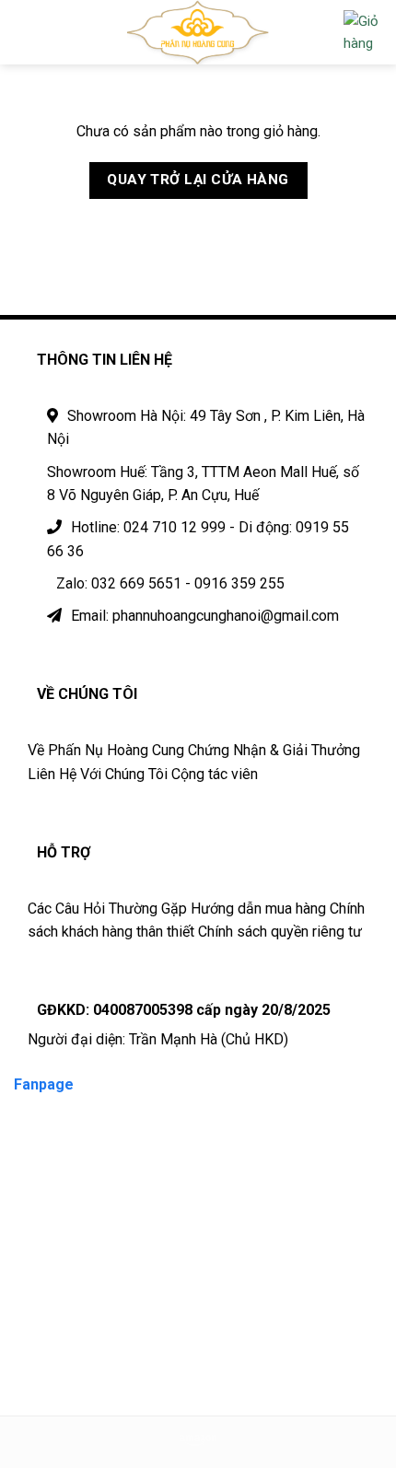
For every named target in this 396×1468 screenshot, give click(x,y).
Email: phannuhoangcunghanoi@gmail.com (205, 615)
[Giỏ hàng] (363, 32)
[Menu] (25, 31)
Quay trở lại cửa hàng (198, 179)
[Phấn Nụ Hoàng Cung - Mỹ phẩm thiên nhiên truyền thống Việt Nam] (198, 32)
